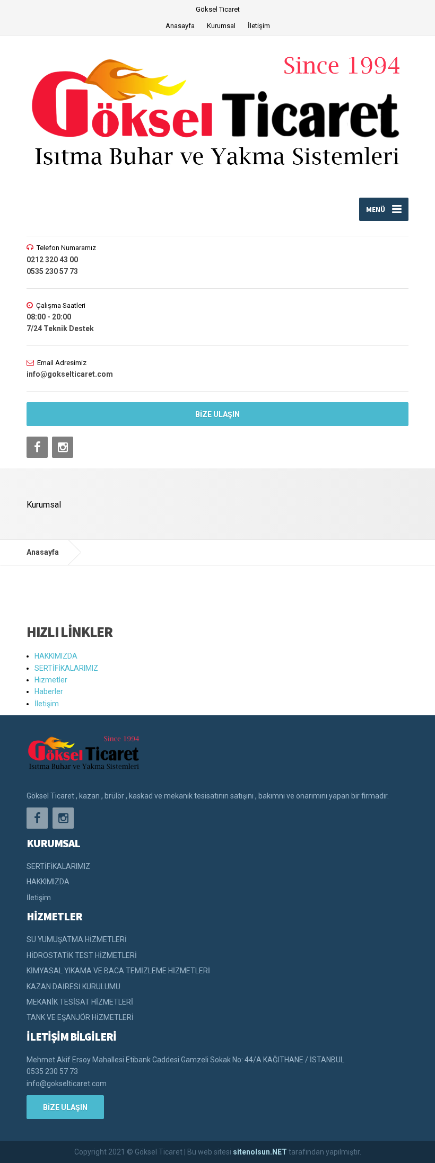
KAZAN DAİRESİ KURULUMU (73, 986)
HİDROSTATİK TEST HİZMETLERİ (82, 955)
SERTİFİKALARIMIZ (66, 668)
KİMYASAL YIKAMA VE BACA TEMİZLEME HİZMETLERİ (118, 970)
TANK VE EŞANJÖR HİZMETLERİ (80, 1017)
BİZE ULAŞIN (217, 414)
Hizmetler (50, 680)
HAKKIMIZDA (55, 656)
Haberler (48, 691)
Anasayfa (180, 26)
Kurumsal (221, 26)
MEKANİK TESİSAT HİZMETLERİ (80, 1002)
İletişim (259, 26)
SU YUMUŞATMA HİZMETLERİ (77, 939)
